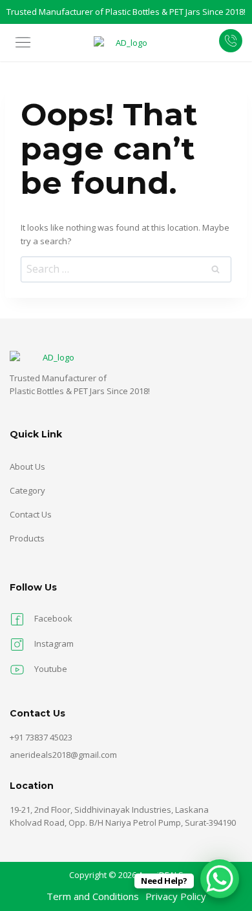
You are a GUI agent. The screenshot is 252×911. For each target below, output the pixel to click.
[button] (28, 42)
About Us (27, 466)
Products (27, 538)
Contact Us (31, 514)
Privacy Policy (175, 896)
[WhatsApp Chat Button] (219, 878)
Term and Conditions (93, 896)
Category (27, 490)
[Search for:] (126, 269)
